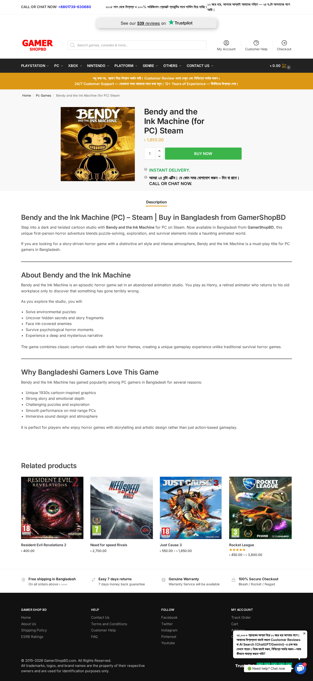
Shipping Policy (34, 630)
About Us (28, 624)
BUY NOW (203, 153)
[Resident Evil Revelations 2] (52, 508)
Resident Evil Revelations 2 (43, 545)
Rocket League (241, 545)
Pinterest (168, 636)
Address (238, 630)
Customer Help (256, 49)
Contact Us (100, 617)
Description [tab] (156, 202)
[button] (281, 66)
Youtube (168, 643)
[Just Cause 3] (191, 508)
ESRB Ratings (32, 636)
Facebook (169, 617)
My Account (226, 49)
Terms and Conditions (109, 624)
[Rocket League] (260, 508)
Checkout (284, 49)
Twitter (167, 624)
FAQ (94, 636)
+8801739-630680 (74, 7)
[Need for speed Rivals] (121, 508)
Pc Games (43, 95)
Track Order (241, 617)
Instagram (169, 630)
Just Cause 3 (171, 545)
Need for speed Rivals (108, 545)
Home (26, 95)
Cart (234, 624)
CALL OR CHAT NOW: (39, 7)
